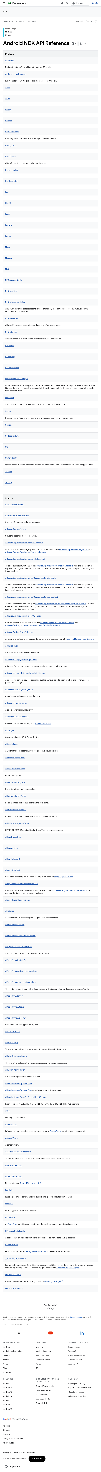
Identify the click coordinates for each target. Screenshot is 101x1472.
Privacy (39, 1364)
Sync (7, 447)
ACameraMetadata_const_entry (19, 689)
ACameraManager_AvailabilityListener (21, 659)
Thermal (8, 471)
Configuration (11, 145)
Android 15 (7, 1392)
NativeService (11, 332)
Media (7, 247)
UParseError (10, 1217)
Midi (7, 269)
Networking (10, 356)
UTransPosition (11, 1244)
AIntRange (9, 911)
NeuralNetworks (12, 367)
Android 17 (7, 1383)
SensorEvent (55, 1131)
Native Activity (11, 291)
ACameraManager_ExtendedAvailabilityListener (25, 673)
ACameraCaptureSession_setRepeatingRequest (25, 552)
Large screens (74, 1347)
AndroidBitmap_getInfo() (30, 1183)
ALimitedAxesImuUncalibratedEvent (20, 935)
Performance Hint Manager (16, 378)
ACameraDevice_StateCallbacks (19, 632)
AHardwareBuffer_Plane (15, 782)
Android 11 (7, 1409)
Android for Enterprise (12, 1351)
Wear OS (72, 1351)
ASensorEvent (11, 1124)
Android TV (73, 1364)
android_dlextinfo (13, 1274)
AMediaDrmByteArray (14, 996)
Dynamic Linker (11, 170)
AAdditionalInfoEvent (14, 504)
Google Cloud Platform (13, 1438)
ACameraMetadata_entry (16, 703)
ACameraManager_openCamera (80, 639)
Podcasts (7, 1372)
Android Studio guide (45, 1386)
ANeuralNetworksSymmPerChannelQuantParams (25, 1097)
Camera (8, 121)
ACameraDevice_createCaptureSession (57, 622)
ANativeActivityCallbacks (16, 1056)
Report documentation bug (79, 1388)
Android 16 (7, 1388)
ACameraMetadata (43, 723)
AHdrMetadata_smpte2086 (17, 823)
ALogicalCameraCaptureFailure (18, 946)
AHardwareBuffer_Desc (15, 769)
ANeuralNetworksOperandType (18, 1083)
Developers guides (43, 1390)
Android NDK (41, 1403)
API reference (41, 1394)
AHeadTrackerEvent (13, 837)
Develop (21, 21)
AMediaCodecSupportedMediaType (20, 982)
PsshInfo (9, 1204)
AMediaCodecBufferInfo (15, 960)
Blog (5, 1368)
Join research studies (77, 1396)
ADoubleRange (11, 744)
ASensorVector (11, 1138)
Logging (8, 225)
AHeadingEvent (11, 848)
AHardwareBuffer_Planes (15, 796)
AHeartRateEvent (12, 859)
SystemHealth (11, 458)
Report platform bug (76, 1383)
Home (5, 21)
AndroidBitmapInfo (13, 1176)
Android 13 (7, 1400)
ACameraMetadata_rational (17, 717)
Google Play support (76, 1392)
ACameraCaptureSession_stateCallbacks (23, 616)
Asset (7, 88)
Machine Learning (43, 1351)
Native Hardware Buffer (15, 302)
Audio (7, 99)
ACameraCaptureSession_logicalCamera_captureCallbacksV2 (31, 597)
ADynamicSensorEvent (15, 758)
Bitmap (8, 110)
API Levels (9, 60)
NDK (5, 11)
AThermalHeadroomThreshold (18, 1152)
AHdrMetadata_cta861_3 (15, 809)
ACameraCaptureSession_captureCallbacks (24, 543)
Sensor (8, 411)
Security (6, 1355)
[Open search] (62, 3)
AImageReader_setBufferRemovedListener (69, 890)
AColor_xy (9, 730)
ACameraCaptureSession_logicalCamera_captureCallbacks (30, 578)
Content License (76, 1317)
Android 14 (7, 1396)
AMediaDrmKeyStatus (14, 1007)
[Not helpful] (96, 21)
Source (6, 1359)
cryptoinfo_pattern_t (14, 1288)
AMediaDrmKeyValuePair (15, 1018)
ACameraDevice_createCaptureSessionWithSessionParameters (32, 625)
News (5, 1364)
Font (7, 192)
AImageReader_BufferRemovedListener (21, 883)
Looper (8, 236)
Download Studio (43, 1399)
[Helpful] (92, 21)
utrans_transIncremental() (35, 1251)
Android (6, 1347)
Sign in (95, 3)
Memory (8, 258)
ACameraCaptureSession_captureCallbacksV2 (25, 559)
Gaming (39, 1347)
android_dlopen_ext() (53, 1281)
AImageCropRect (12, 870)
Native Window (11, 318)
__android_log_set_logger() (68, 1268)
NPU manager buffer (13, 280)
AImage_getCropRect (63, 877)
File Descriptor (11, 181)
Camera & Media (43, 1359)
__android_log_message (15, 1258)
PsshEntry (9, 1190)
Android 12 (7, 1404)
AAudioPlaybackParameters (17, 515)
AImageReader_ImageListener (17, 900)
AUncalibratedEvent (13, 1165)
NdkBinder (9, 345)
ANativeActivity (11, 1042)
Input (7, 214)
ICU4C (8, 203)
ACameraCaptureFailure (15, 529)
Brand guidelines (28, 1452)
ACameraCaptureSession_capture (74, 549)
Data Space (10, 156)
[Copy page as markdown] (81, 43)
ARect (7, 1111)
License (15, 1452)
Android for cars (75, 1359)
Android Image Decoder (15, 74)
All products (8, 1443)
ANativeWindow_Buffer (15, 1070)
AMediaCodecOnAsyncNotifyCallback (21, 971)
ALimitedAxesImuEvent (14, 924)
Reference (32, 21)
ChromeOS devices (76, 1355)
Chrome (6, 1430)
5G (37, 1368)
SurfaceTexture (12, 436)
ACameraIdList (11, 646)
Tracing (8, 482)
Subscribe (37, 1458)
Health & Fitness (42, 1355)
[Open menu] (4, 3)
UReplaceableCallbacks (15, 1231)
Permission (9, 397)
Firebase (6, 1434)
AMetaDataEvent (12, 1031)
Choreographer (12, 132)
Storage (8, 425)
